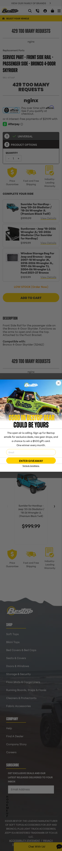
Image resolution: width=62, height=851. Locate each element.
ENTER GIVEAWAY (31, 460)
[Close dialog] (58, 382)
